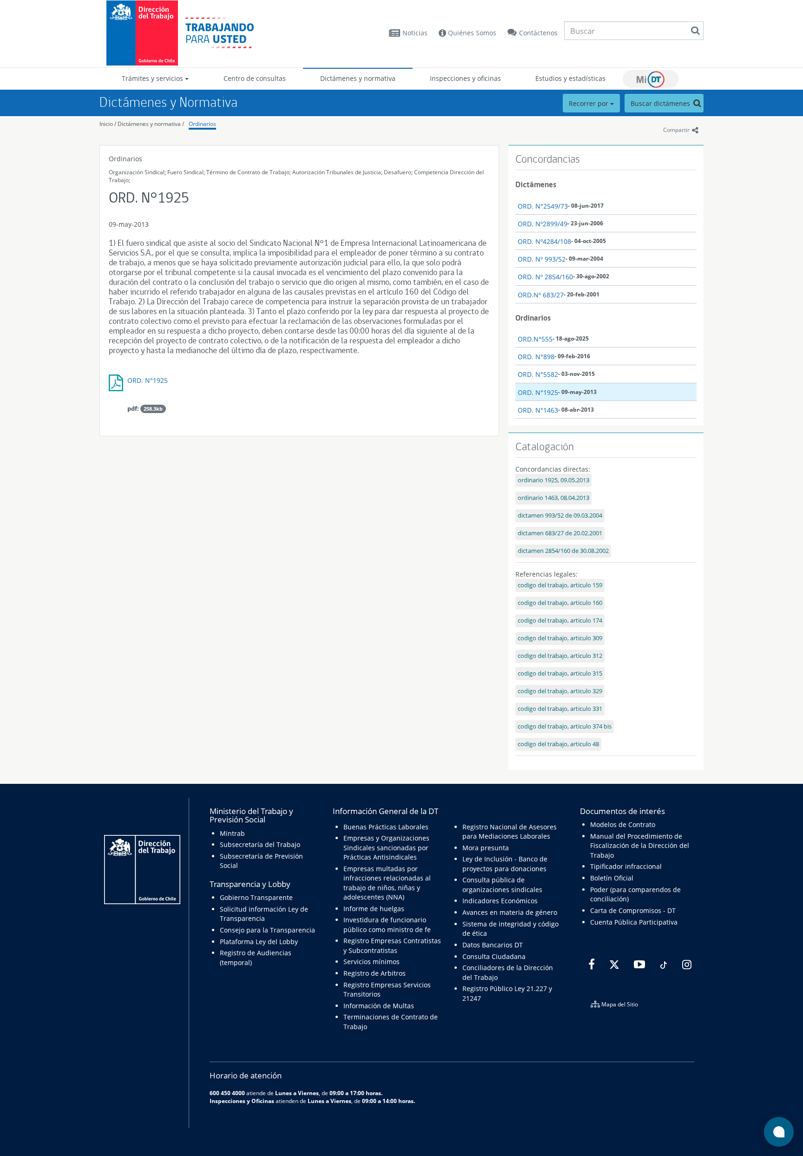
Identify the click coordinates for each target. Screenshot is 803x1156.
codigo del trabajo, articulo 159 (560, 585)
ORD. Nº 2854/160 (545, 276)
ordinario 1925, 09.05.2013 (553, 480)
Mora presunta (485, 847)
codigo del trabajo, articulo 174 (560, 620)
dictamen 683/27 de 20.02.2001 (560, 533)
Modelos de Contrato (622, 824)
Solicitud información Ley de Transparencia (264, 914)
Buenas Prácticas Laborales (385, 826)
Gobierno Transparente (256, 897)
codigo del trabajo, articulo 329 (560, 691)
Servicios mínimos (371, 961)
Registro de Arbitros (374, 973)
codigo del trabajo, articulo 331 (560, 709)
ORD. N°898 (536, 356)
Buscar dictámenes (661, 103)
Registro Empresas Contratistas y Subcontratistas (392, 945)
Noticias (415, 32)
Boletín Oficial (611, 878)
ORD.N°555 (535, 339)
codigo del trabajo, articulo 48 (558, 744)
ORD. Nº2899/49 (542, 223)
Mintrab (232, 833)
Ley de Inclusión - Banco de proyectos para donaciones (504, 863)
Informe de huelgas (373, 908)
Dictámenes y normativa (357, 78)
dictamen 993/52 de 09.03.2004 (560, 515)
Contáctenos (538, 32)
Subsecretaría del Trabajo (260, 844)
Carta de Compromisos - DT (633, 910)
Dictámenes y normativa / (151, 124)
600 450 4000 (227, 1093)
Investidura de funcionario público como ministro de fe (387, 924)
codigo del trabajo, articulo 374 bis (565, 726)
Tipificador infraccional (626, 866)
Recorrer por (589, 103)
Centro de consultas (255, 78)
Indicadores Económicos (500, 900)
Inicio (106, 124)
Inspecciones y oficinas (465, 78)
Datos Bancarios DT (492, 944)
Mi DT (650, 79)
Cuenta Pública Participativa (634, 922)
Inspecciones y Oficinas (242, 1100)
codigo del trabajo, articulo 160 (560, 603)
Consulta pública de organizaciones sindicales (502, 884)
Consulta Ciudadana (494, 956)
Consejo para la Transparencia (267, 930)
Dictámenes (535, 184)
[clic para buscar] (695, 31)
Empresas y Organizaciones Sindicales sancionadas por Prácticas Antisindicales (386, 847)
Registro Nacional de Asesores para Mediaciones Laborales (509, 831)
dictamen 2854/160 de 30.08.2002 (563, 551)
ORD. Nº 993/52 (542, 259)
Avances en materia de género (509, 912)
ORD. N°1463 (538, 410)
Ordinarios (202, 124)
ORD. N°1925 (147, 380)
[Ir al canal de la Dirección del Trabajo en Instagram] (685, 965)
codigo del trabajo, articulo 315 (560, 673)
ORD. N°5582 (538, 374)
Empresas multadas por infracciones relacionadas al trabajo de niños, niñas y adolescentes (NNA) (387, 882)
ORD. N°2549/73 (543, 206)
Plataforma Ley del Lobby (259, 941)
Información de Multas (378, 1005)
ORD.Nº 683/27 (541, 294)
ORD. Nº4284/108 (544, 241)
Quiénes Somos (471, 32)
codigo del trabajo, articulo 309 (560, 638)
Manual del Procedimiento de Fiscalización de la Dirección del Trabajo (639, 846)
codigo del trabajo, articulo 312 (560, 656)
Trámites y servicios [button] (153, 78)
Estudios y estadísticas (570, 78)
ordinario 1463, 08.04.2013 (553, 498)
